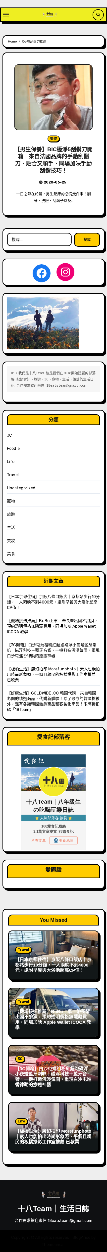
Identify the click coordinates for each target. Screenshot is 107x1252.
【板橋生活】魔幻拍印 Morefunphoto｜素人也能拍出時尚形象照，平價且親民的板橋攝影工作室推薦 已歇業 (53, 674)
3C (9, 435)
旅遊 (11, 514)
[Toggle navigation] (6, 14)
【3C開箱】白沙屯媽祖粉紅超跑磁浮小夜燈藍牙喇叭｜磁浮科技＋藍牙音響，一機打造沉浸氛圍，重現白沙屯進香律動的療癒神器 (53, 650)
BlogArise (81, 1237)
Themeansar (53, 1244)
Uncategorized (21, 488)
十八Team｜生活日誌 (53, 1209)
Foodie (13, 448)
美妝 (53, 139)
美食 (11, 554)
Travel (13, 474)
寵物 (11, 501)
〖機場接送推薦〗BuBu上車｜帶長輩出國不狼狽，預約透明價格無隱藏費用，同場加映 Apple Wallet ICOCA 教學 (52, 626)
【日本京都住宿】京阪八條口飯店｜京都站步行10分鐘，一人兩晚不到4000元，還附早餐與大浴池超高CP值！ (53, 602)
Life (11, 461)
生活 (11, 527)
